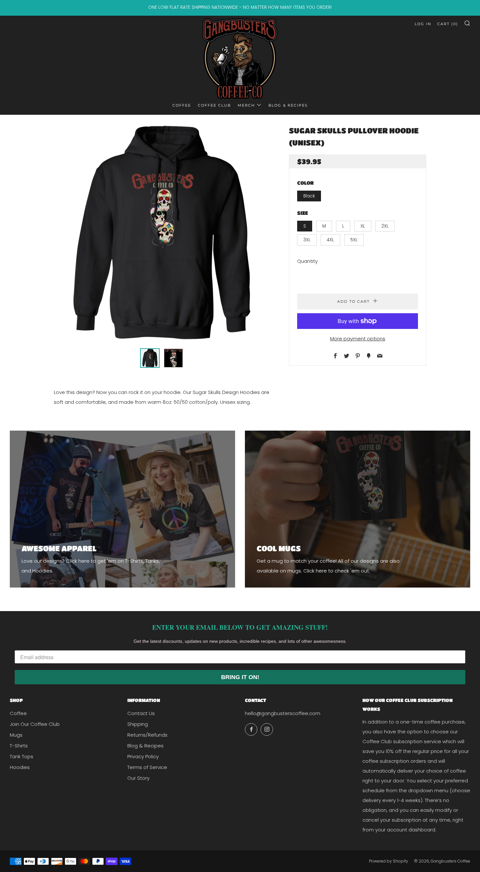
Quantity (307, 261)
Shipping (137, 724)
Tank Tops (21, 756)
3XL (307, 240)
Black (309, 196)
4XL (330, 240)
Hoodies (20, 767)
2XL (385, 226)
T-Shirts (19, 745)
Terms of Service (147, 767)
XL (362, 226)
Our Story (138, 778)
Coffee (181, 105)
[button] (150, 358)
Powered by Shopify (388, 861)
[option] (161, 232)
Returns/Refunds (147, 734)
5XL (354, 240)
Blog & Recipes (288, 105)
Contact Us (141, 713)
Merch (246, 105)
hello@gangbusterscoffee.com (282, 713)
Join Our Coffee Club (35, 724)
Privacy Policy (143, 756)
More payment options (357, 338)
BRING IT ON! (240, 677)
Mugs (16, 734)
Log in (423, 24)
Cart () (447, 24)
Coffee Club (214, 105)
